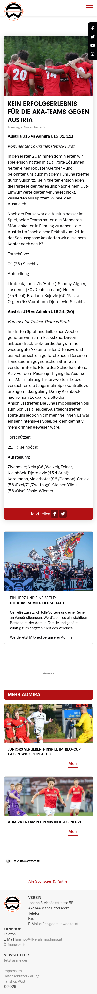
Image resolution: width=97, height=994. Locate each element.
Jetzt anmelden (16, 960)
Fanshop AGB (14, 981)
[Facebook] (92, 28)
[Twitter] (92, 37)
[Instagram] (92, 54)
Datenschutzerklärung (21, 976)
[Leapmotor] (23, 861)
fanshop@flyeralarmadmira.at (38, 939)
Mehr (73, 763)
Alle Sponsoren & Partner (48, 881)
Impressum (13, 971)
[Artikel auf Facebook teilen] (54, 514)
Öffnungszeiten (16, 944)
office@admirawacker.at (58, 924)
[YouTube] (92, 45)
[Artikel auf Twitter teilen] (63, 514)
